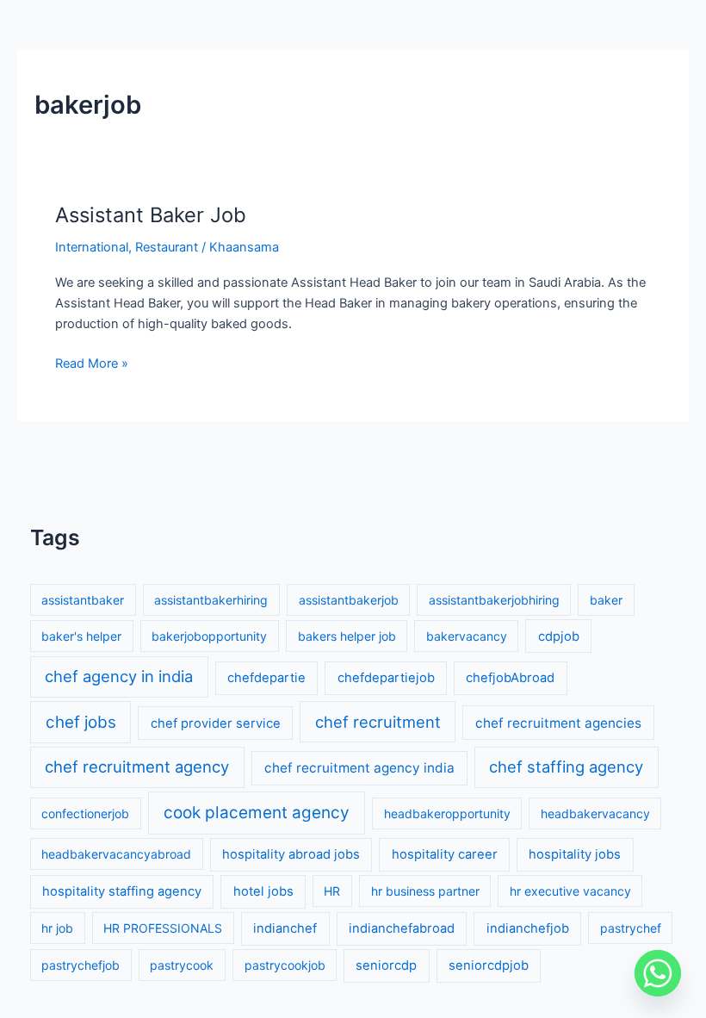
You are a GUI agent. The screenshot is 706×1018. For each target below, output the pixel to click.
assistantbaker (82, 600)
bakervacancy (466, 636)
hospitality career (445, 854)
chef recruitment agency (137, 766)
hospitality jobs (575, 854)
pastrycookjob (285, 965)
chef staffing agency (566, 766)
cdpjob (558, 636)
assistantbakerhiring (211, 600)
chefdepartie (266, 678)
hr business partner (425, 891)
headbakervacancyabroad (116, 854)
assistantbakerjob (349, 600)
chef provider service (216, 723)
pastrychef (630, 928)
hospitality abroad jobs (291, 854)
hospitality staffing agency (121, 891)
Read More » (91, 362)
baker (606, 600)
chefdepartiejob (386, 678)
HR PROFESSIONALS (162, 928)
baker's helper (81, 636)
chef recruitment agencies (558, 723)
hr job (57, 928)
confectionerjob (85, 813)
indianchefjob (527, 928)
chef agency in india (119, 676)
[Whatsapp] (658, 973)
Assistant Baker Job (150, 214)
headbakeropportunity (447, 813)
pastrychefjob (80, 965)
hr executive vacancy (570, 891)
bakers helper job (347, 636)
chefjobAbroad (510, 678)
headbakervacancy (595, 813)
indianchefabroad (402, 928)
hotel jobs (263, 891)
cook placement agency (257, 812)
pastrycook (182, 965)
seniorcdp (386, 965)
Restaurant (166, 247)
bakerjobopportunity (209, 636)
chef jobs (81, 722)
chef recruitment (378, 721)
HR (332, 891)
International (91, 247)
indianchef (285, 928)
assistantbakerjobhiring (494, 600)
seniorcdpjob (489, 965)
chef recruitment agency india (359, 768)
